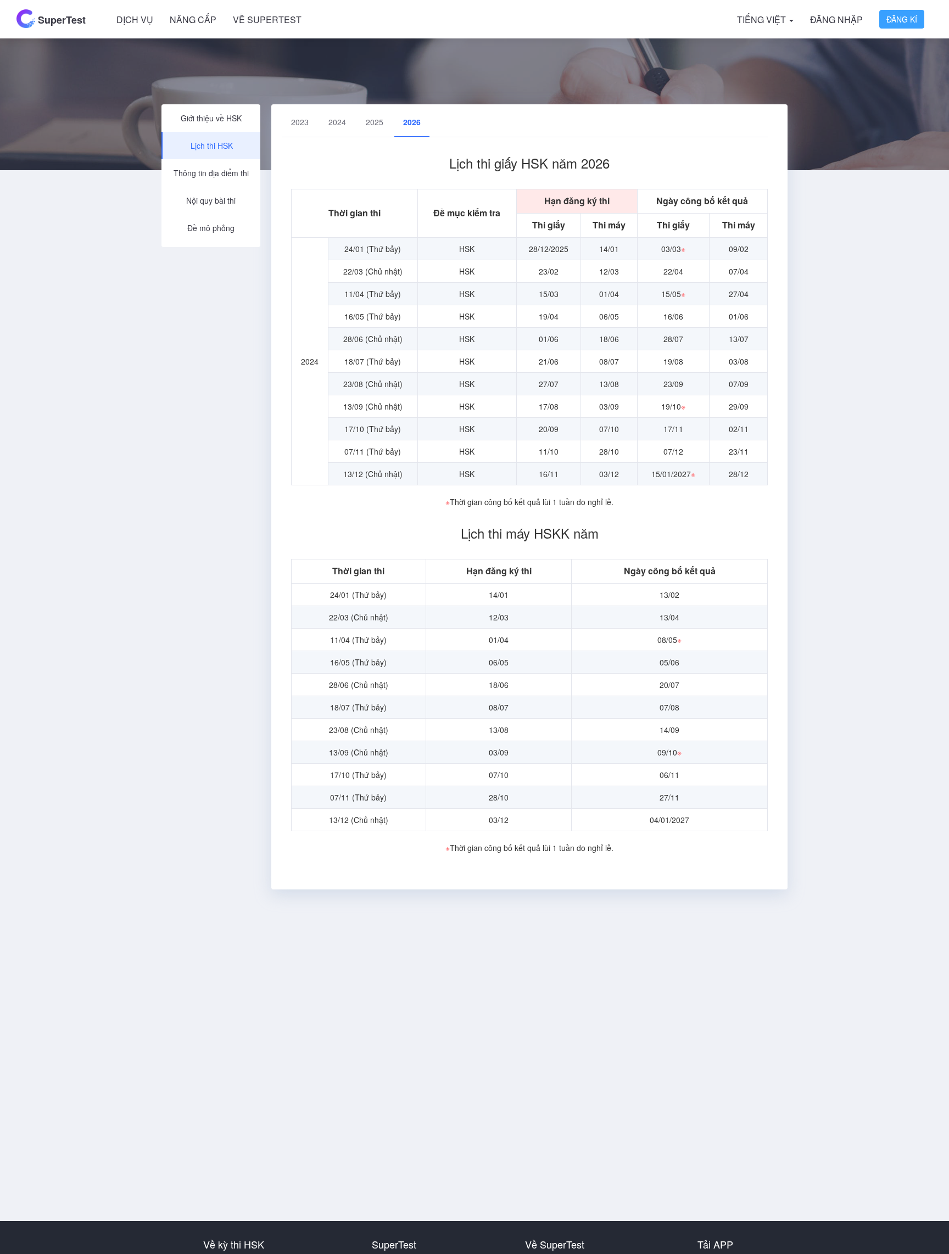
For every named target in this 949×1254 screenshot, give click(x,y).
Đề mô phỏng (211, 227)
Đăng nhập (836, 19)
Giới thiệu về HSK (211, 118)
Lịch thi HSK (212, 145)
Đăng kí (901, 19)
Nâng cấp (193, 19)
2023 (300, 121)
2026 (412, 121)
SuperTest (60, 20)
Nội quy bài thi (211, 200)
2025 (374, 121)
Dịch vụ (134, 19)
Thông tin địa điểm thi (211, 172)
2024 (337, 121)
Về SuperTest (267, 19)
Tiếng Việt (762, 19)
